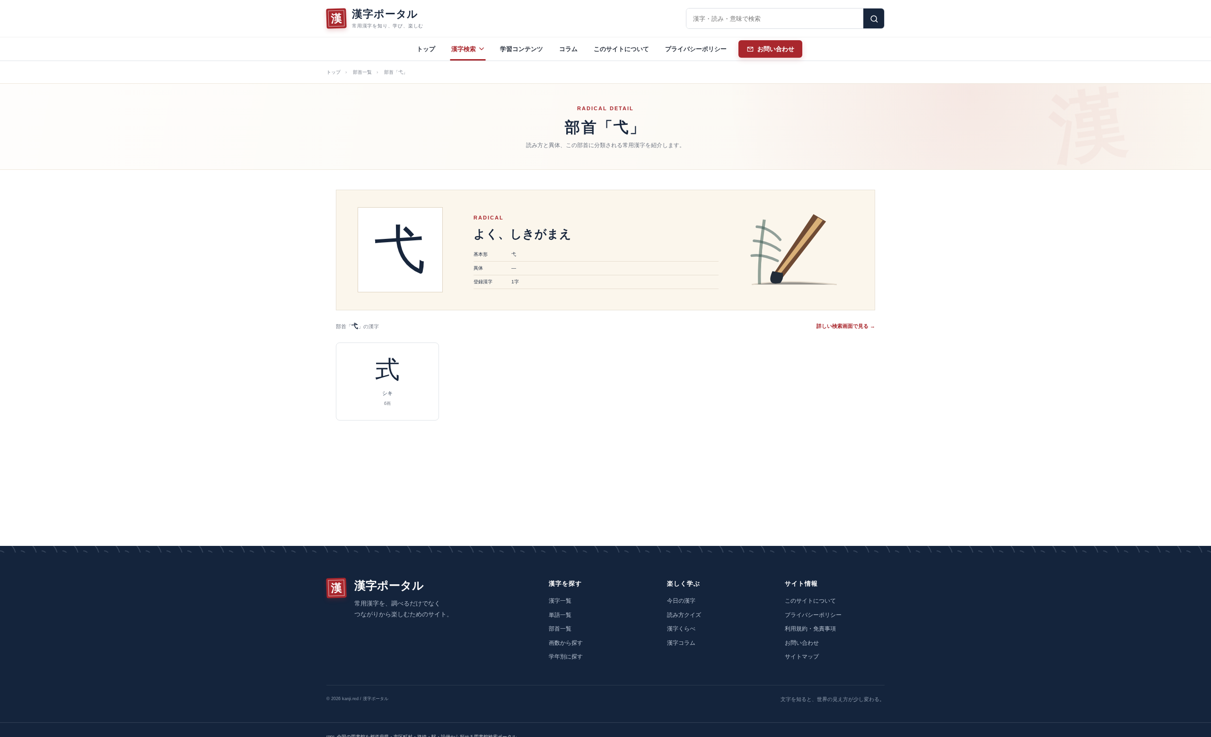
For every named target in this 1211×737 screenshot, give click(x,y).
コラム (568, 49)
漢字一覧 (560, 600)
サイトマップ (802, 656)
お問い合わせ (802, 643)
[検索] (873, 18)
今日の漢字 (681, 600)
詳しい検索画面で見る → (845, 326)
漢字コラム (681, 643)
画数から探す (566, 643)
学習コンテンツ (521, 49)
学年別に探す (566, 656)
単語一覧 (560, 615)
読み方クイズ (684, 615)
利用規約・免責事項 (810, 628)
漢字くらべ (681, 628)
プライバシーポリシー (696, 49)
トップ (426, 49)
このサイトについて (621, 49)
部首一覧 (362, 72)
